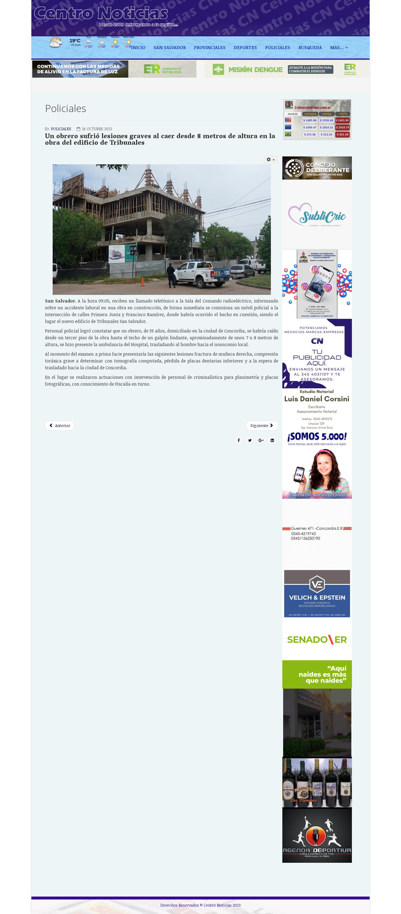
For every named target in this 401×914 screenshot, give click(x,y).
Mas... (337, 47)
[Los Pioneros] (317, 783)
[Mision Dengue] (287, 69)
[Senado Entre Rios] (317, 654)
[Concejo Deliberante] (317, 168)
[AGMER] (317, 284)
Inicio (138, 47)
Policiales (277, 47)
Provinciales (210, 47)
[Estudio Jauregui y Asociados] (317, 533)
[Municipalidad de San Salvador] (317, 723)
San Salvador (170, 47)
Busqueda (310, 47)
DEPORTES (245, 47)
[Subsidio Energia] (114, 69)
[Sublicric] (317, 214)
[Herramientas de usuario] (271, 159)
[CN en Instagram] (317, 464)
